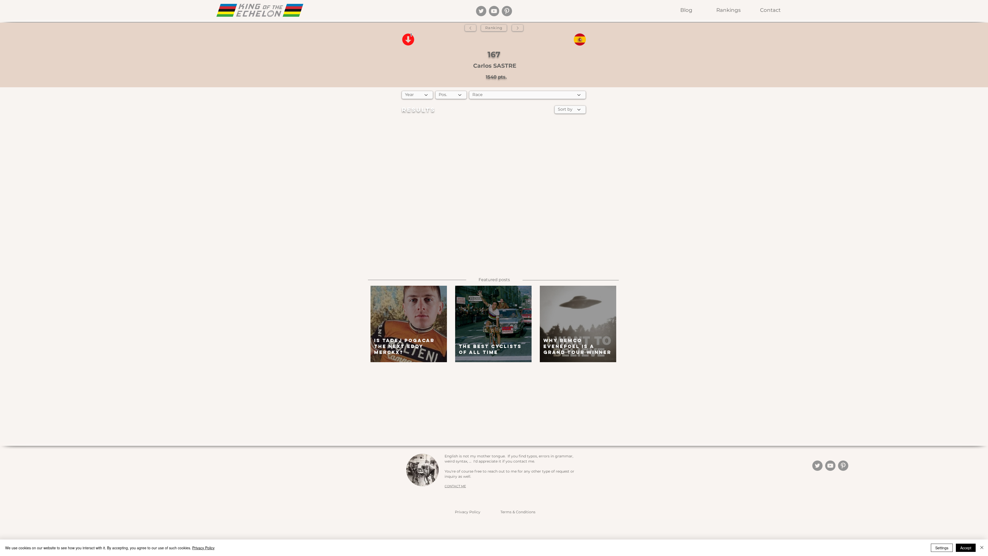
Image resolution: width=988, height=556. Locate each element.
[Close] (982, 548)
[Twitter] (481, 11)
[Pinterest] (507, 11)
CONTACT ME (455, 486)
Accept (965, 547)
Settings (941, 547)
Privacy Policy (467, 512)
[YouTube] (494, 11)
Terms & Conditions (517, 512)
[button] (728, 10)
